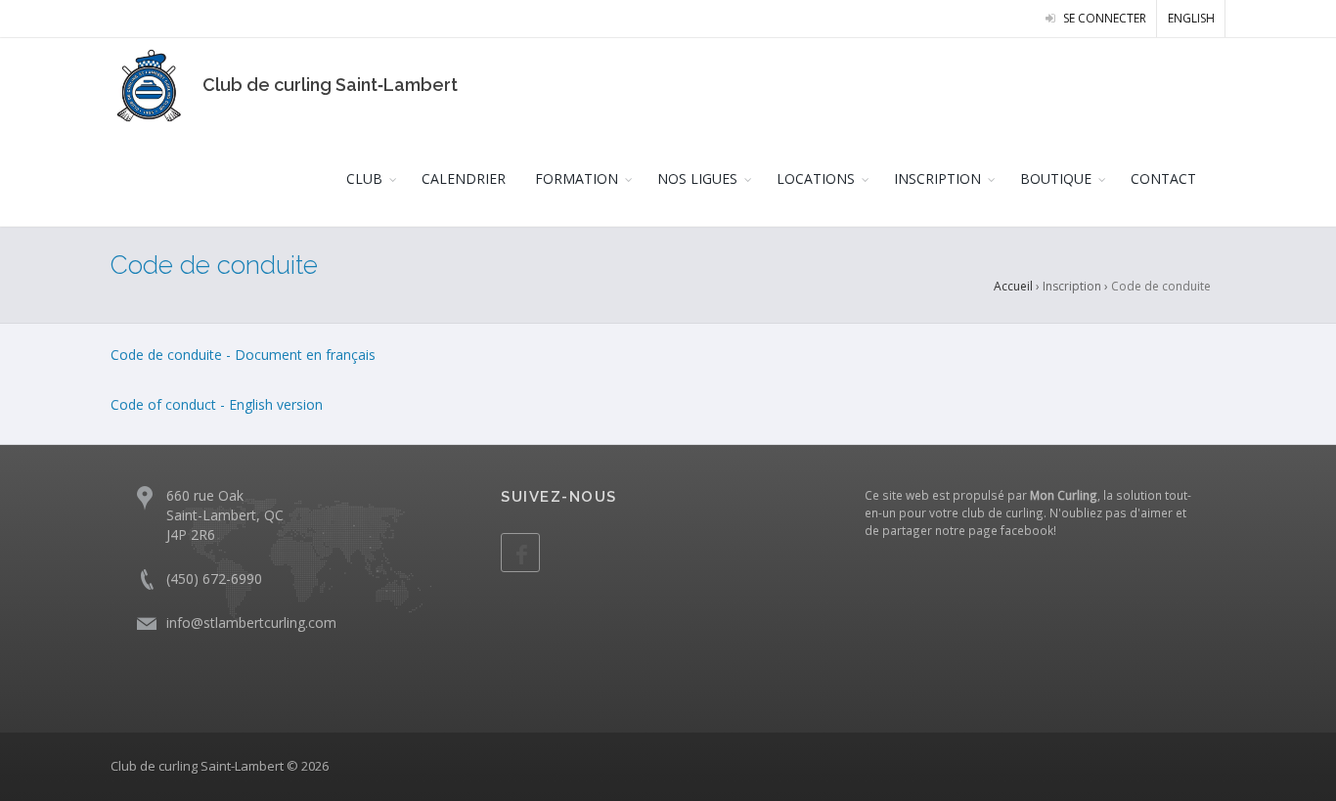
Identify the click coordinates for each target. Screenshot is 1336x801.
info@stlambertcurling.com (251, 622)
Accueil (1013, 286)
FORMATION (576, 178)
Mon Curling (1063, 495)
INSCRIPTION (937, 178)
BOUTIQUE (1055, 178)
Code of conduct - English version (219, 404)
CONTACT (1163, 178)
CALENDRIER (464, 178)
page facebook (1010, 530)
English (1191, 18)
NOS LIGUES (697, 178)
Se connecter (1103, 18)
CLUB (364, 178)
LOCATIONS (816, 178)
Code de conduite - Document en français (243, 354)
